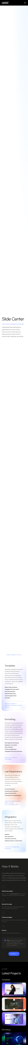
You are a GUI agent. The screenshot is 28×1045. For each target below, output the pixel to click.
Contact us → (14, 953)
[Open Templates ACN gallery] (14, 989)
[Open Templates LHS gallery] (14, 1019)
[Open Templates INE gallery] (14, 1004)
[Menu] (25, 3)
